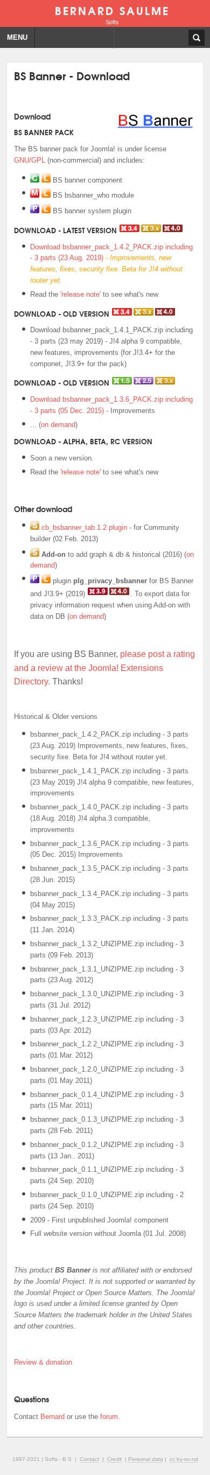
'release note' (80, 294)
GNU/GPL (29, 160)
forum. (110, 1417)
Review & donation (43, 1362)
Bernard (52, 1417)
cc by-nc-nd (184, 1459)
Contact (89, 1459)
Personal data (145, 1459)
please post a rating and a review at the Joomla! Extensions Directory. (104, 667)
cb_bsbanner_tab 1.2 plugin (84, 527)
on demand (58, 425)
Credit (114, 1459)
